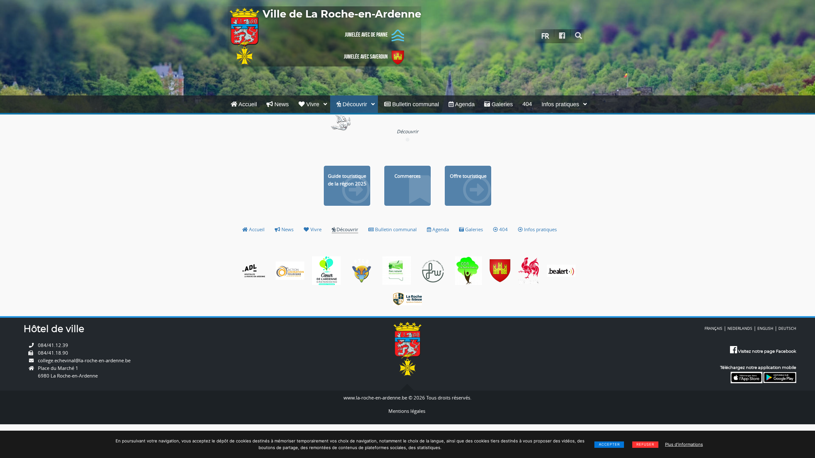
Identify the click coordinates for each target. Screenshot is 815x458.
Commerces (407, 176)
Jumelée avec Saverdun (366, 56)
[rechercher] (578, 35)
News (281, 104)
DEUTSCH (787, 328)
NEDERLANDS (739, 328)
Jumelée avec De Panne (366, 34)
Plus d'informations (684, 444)
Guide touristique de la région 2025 (347, 180)
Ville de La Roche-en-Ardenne (342, 14)
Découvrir (355, 104)
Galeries (501, 104)
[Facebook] (562, 35)
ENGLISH (765, 328)
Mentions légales (406, 411)
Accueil (247, 104)
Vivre (313, 104)
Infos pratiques (561, 104)
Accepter (609, 444)
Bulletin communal (415, 104)
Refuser (645, 444)
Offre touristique (468, 176)
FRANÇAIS (713, 328)
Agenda (464, 104)
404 (527, 104)
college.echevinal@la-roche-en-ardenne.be (84, 360)
